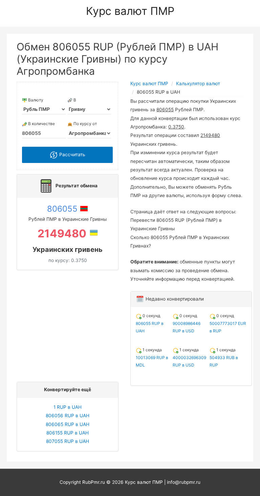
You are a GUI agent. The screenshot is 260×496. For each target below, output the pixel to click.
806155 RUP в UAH (67, 432)
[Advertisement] (69, 324)
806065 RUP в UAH (67, 424)
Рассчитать (71, 154)
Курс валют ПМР (130, 11)
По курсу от (84, 123)
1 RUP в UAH (67, 407)
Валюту (35, 99)
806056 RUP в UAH (67, 415)
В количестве (41, 123)
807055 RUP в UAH (67, 441)
